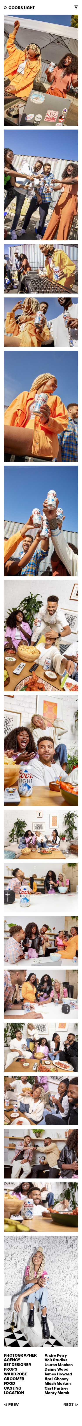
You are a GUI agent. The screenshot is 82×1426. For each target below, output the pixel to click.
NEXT (68, 1404)
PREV (13, 1404)
